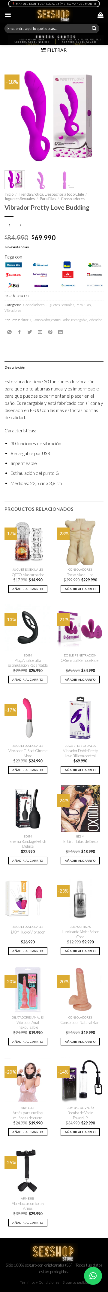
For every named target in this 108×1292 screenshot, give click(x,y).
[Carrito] (101, 15)
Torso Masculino (80, 574)
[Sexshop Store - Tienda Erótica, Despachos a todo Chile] (54, 14)
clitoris (26, 319)
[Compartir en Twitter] (29, 332)
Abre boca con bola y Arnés (28, 1206)
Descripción (15, 367)
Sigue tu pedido (75, 1282)
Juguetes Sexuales (19, 198)
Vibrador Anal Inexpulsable (27, 1025)
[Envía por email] (40, 332)
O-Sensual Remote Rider (80, 660)
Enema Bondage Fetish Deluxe (28, 844)
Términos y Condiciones (39, 1282)
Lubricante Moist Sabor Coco (80, 934)
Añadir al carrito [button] (27, 589)
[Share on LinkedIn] (60, 332)
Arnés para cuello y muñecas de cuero (28, 1115)
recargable (79, 319)
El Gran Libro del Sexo (80, 841)
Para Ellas (48, 198)
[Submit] (94, 29)
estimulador (60, 319)
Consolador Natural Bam (80, 1022)
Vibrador (95, 319)
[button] (93, 1276)
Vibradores (13, 310)
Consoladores (73, 198)
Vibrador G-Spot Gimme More (27, 753)
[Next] (93, 115)
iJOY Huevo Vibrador (28, 932)
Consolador (41, 319)
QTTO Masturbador (28, 574)
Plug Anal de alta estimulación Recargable (28, 663)
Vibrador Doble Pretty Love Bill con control (80, 753)
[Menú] (7, 15)
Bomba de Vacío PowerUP (80, 1115)
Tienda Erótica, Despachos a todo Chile (51, 194)
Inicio (9, 194)
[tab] (54, 367)
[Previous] (14, 115)
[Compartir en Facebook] (19, 332)
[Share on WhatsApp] (9, 332)
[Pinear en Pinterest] (50, 332)
